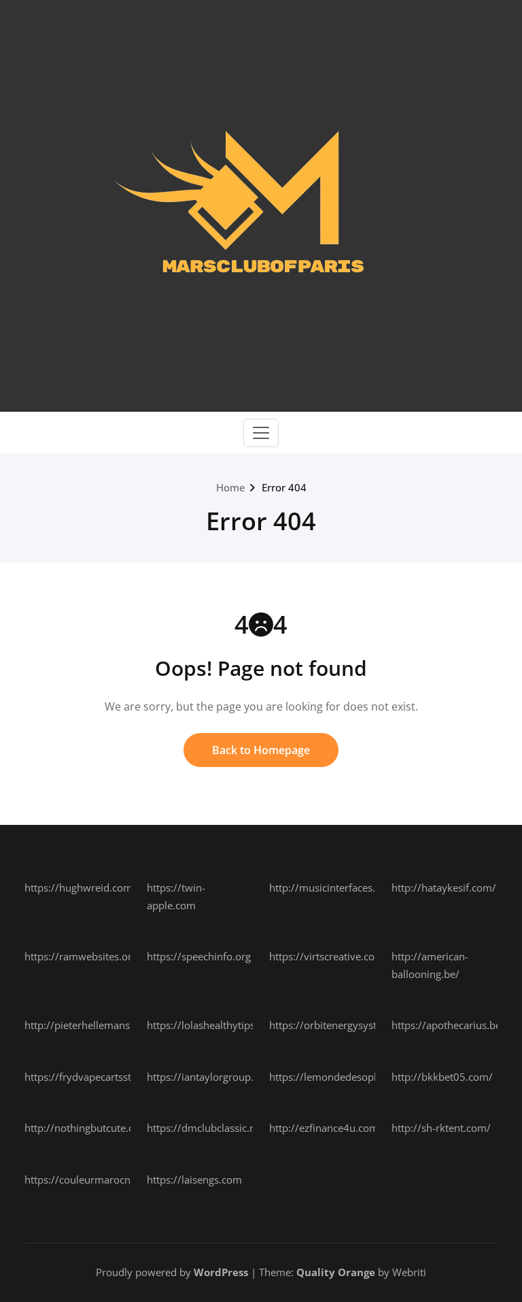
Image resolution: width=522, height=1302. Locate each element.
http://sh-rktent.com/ (441, 1128)
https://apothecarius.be (446, 1025)
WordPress (221, 1272)
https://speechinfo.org (199, 956)
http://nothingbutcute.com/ (88, 1128)
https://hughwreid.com (78, 887)
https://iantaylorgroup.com (210, 1077)
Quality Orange (335, 1272)
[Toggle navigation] (261, 433)
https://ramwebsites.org (80, 956)
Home (230, 487)
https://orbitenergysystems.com (344, 1025)
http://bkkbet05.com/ (442, 1077)
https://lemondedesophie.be (335, 1077)
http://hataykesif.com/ (444, 887)
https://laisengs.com (194, 1179)
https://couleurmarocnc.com (91, 1179)
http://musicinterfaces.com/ (334, 887)
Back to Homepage (261, 750)
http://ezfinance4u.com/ (326, 1128)
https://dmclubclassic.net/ (207, 1128)
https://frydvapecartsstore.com (97, 1077)
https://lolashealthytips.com (212, 1025)
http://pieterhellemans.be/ (86, 1025)
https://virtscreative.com (326, 956)
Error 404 (284, 487)
